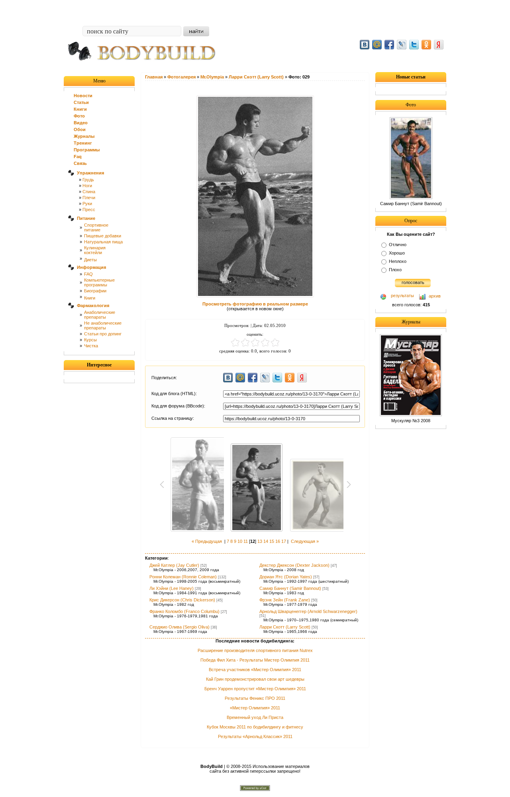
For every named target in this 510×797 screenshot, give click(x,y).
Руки (87, 203)
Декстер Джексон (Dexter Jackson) (294, 565)
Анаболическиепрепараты (99, 314)
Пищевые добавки (102, 235)
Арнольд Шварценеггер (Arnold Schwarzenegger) (308, 611)
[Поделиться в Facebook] (389, 44)
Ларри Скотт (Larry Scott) (284, 627)
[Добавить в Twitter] (414, 44)
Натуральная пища (103, 241)
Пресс (88, 209)
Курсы (90, 339)
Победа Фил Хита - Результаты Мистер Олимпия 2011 (255, 660)
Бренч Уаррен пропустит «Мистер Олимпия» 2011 (255, 688)
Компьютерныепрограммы (99, 282)
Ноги (87, 185)
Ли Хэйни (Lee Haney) (171, 588)
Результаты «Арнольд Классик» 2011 (255, 736)
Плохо (395, 269)
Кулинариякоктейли (95, 250)
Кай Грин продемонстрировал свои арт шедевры (255, 679)
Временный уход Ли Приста (255, 717)
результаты (402, 295)
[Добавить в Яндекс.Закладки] (438, 44)
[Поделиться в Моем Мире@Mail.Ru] (377, 44)
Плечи (88, 197)
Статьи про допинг (103, 333)
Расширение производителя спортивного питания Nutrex (255, 650)
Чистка (91, 345)
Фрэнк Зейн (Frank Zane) (284, 599)
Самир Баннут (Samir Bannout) (290, 588)
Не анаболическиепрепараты (103, 325)
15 (271, 541)
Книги (89, 298)
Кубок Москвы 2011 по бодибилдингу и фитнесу (255, 727)
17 (283, 541)
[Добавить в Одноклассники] (426, 44)
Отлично (397, 244)
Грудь (88, 179)
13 (259, 541)
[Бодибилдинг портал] (145, 66)
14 (265, 541)
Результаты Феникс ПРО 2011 (255, 698)
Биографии (95, 290)
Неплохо (397, 261)
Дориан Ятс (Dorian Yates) (285, 576)
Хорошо (397, 253)
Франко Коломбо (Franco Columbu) (184, 611)
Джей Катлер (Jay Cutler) (174, 565)
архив (435, 296)
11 (245, 541)
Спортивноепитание (96, 227)
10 (239, 541)
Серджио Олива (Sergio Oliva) (179, 627)
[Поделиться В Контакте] (364, 44)
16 (277, 541)
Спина (88, 191)
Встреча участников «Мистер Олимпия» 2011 (255, 669)
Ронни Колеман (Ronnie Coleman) (183, 576)
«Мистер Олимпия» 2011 (255, 707)
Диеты (90, 259)
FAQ (88, 274)
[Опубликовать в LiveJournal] (401, 44)
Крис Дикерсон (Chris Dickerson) (182, 599)
